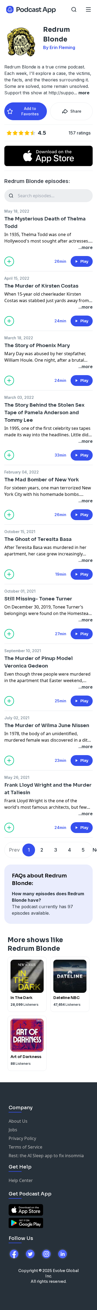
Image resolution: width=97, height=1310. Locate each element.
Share (75, 111)
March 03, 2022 (19, 397)
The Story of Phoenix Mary (37, 345)
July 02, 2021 (16, 718)
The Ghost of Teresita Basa (38, 539)
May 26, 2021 (16, 777)
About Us (18, 1121)
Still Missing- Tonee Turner (38, 599)
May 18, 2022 (16, 211)
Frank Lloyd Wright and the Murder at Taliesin (48, 789)
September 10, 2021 (22, 650)
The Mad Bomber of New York (41, 480)
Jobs (13, 1130)
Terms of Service (25, 1147)
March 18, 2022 (18, 338)
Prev (14, 850)
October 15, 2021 (19, 531)
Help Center (21, 1180)
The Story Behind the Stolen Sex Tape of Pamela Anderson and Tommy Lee (44, 412)
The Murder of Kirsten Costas (41, 286)
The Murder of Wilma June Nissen (46, 725)
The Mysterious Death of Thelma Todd (45, 222)
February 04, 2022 (21, 472)
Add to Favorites (30, 111)
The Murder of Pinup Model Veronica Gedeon (38, 662)
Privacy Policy (22, 1138)
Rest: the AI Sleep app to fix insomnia (46, 1156)
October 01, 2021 (20, 591)
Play (84, 261)
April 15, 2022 (16, 278)
